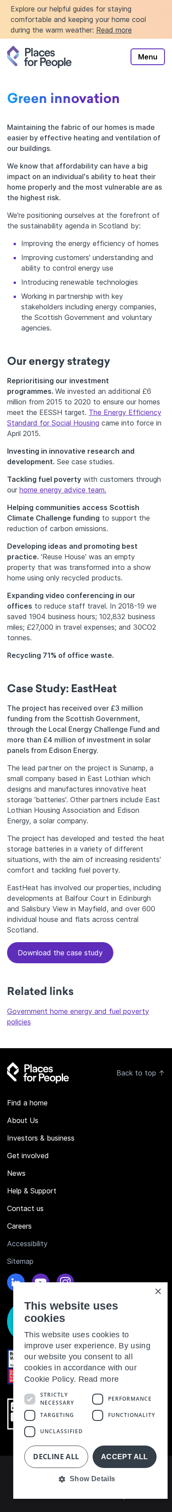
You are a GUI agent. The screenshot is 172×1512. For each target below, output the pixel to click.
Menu (147, 56)
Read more (114, 30)
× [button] (157, 1291)
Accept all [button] (124, 1457)
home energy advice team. (62, 489)
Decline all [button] (56, 1456)
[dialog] (90, 1390)
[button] (90, 1479)
